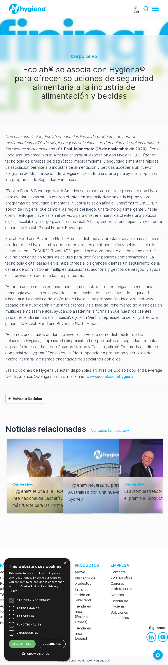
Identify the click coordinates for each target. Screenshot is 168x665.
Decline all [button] (51, 643)
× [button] (65, 563)
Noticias (117, 595)
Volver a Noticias (27, 398)
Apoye (80, 572)
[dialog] (37, 609)
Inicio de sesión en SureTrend (83, 594)
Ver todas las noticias (110, 430)
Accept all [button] (22, 643)
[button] (146, 8)
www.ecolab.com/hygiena (109, 376)
